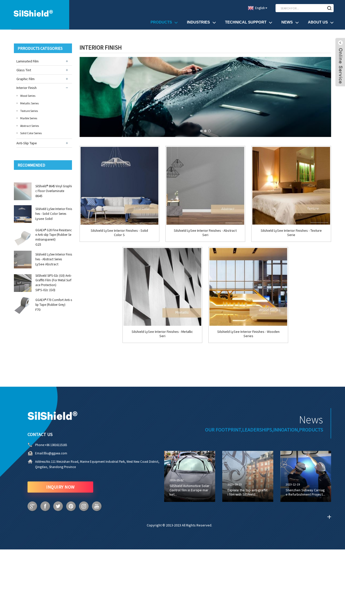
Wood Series (27, 96)
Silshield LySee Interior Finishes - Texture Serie (291, 232)
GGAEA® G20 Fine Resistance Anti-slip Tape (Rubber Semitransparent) (53, 234)
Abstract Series (29, 126)
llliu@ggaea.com (55, 453)
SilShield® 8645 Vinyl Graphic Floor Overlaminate (53, 188)
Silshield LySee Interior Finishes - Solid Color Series (53, 211)
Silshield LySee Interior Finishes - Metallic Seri (162, 334)
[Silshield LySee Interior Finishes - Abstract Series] (205, 186)
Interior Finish (26, 87)
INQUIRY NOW (60, 487)
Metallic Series (29, 103)
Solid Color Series (31, 133)
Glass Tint (23, 70)
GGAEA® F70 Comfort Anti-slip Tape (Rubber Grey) (53, 302)
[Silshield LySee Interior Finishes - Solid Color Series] (119, 186)
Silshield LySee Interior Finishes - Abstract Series (53, 256)
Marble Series (28, 118)
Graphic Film (25, 79)
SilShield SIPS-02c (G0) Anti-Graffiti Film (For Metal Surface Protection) (53, 280)
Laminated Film (27, 61)
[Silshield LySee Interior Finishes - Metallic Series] (162, 287)
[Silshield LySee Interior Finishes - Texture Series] (291, 186)
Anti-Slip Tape (26, 143)
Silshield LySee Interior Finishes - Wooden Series (248, 334)
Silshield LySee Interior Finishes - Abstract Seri (205, 232)
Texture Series (29, 111)
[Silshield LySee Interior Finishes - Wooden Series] (248, 287)
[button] (201, 131)
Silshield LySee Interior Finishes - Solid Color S (119, 232)
